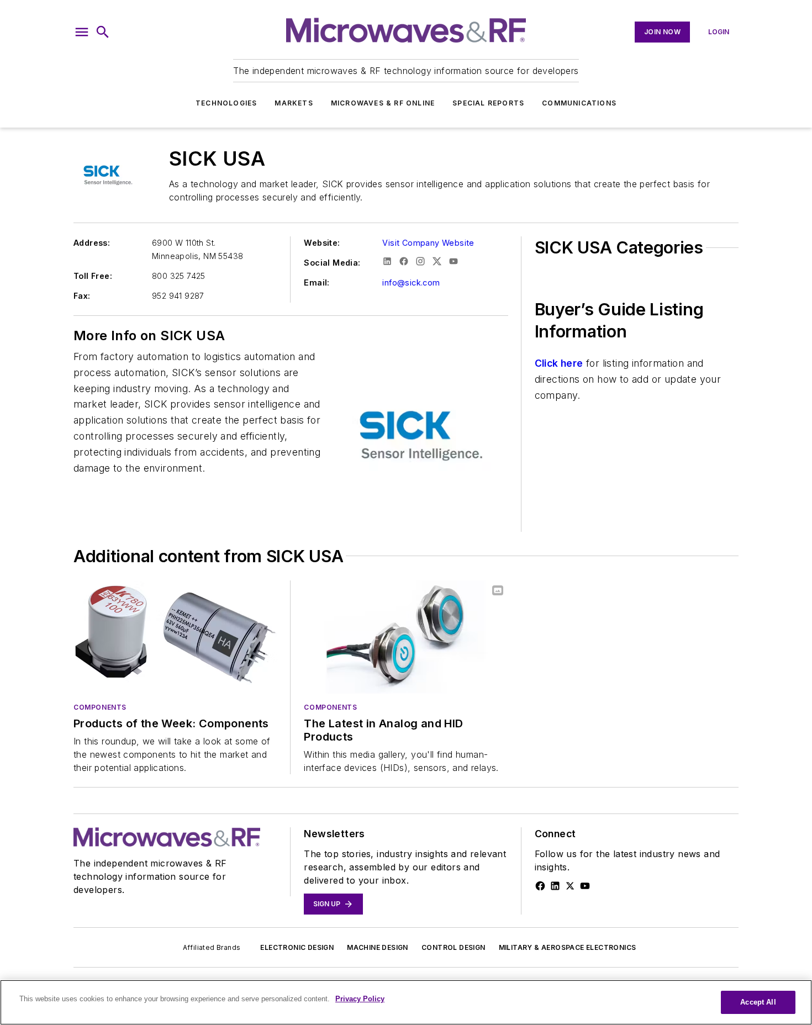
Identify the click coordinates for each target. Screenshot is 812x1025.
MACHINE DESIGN (377, 947)
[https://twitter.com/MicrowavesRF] (570, 885)
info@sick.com (411, 282)
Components (99, 707)
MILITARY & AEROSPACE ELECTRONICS (567, 947)
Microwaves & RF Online (383, 103)
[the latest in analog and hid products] (406, 637)
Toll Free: (92, 276)
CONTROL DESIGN (453, 947)
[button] (81, 32)
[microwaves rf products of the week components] (175, 637)
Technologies (226, 103)
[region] (406, 1002)
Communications (579, 103)
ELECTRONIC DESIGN (297, 947)
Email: (316, 282)
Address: (91, 242)
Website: (322, 242)
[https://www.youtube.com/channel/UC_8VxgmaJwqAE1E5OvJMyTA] (584, 885)
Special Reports (488, 103)
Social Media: (332, 262)
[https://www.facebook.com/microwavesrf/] (540, 885)
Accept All (758, 1002)
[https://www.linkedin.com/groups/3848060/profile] (555, 885)
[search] (102, 32)
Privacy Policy (359, 999)
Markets (294, 103)
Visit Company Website (428, 242)
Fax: (82, 295)
